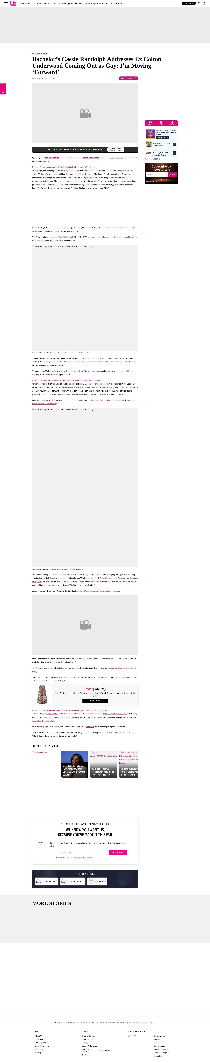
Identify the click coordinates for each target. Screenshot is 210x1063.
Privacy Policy (87, 857)
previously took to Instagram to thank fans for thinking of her (112, 237)
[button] (199, 3)
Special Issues (159, 1046)
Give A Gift (158, 1043)
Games (87, 3)
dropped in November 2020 (43, 721)
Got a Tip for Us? (41, 1043)
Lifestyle (62, 3)
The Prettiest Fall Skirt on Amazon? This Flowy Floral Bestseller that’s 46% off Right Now (95, 694)
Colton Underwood (90, 158)
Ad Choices (86, 1055)
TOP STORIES (127, 78)
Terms (78, 857)
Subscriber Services (161, 1049)
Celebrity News (25, 3)
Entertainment (40, 3)
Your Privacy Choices (87, 1050)
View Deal (95, 701)
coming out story (116, 158)
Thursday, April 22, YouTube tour (79, 174)
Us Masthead (40, 1039)
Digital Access (159, 1036)
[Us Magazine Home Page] (13, 3)
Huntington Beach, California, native (105, 400)
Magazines (96, 3)
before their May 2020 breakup (115, 714)
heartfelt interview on (80, 371)
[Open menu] (6, 3)
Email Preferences (42, 1046)
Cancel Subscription (161, 1053)
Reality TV (107, 3)
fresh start (90, 727)
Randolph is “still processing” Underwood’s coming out (97, 591)
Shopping (78, 3)
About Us (38, 1036)
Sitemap (38, 1053)
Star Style (52, 3)
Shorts (116, 3)
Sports (70, 3)
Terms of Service (88, 1036)
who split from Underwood (62, 237)
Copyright (86, 1043)
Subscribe (189, 3)
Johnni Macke (38, 78)
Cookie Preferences (89, 1046)
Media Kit (39, 1049)
